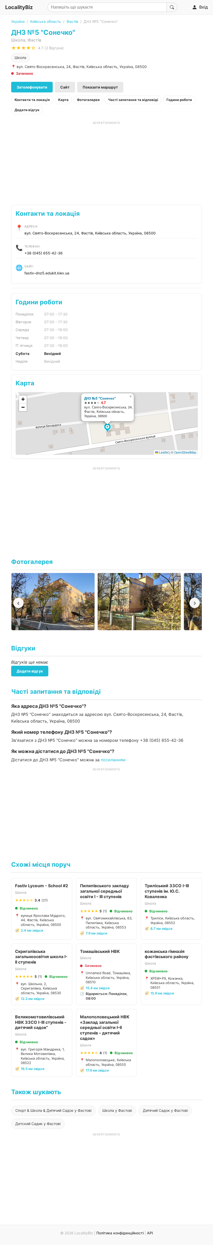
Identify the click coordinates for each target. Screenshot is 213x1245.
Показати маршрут (100, 87)
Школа (20, 57)
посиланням (113, 759)
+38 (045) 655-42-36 (43, 253)
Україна (18, 21)
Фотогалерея (88, 100)
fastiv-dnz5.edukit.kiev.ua (46, 273)
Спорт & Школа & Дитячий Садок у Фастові (53, 1110)
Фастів (72, 21)
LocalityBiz (19, 7)
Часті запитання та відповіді (133, 100)
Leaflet (163, 452)
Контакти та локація (32, 100)
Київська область (45, 21)
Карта (63, 100)
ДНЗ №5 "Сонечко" (100, 398)
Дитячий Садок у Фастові (165, 1110)
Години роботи (179, 100)
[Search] (172, 7)
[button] (108, 428)
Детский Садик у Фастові (38, 1123)
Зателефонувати (32, 87)
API (150, 1233)
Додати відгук (27, 110)
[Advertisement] (106, 161)
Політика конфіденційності (120, 1233)
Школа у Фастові (117, 1110)
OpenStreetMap (185, 452)
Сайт (65, 87)
